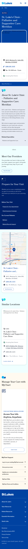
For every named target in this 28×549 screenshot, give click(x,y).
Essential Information (8, 516)
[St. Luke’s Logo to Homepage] (7, 3)
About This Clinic (6, 84)
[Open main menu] (24, 3)
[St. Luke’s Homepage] (8, 494)
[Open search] (21, 3)
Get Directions (8, 289)
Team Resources (6, 507)
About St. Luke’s (6, 502)
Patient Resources (7, 511)
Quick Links (5, 521)
